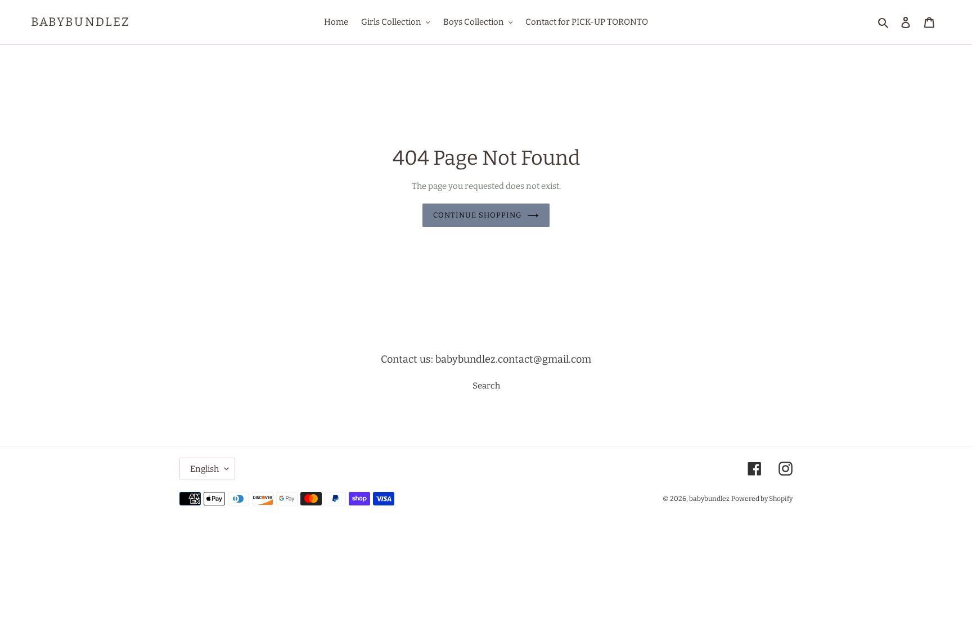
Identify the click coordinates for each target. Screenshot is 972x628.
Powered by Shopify (762, 499)
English (204, 469)
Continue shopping (478, 215)
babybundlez (80, 22)
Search (486, 386)
